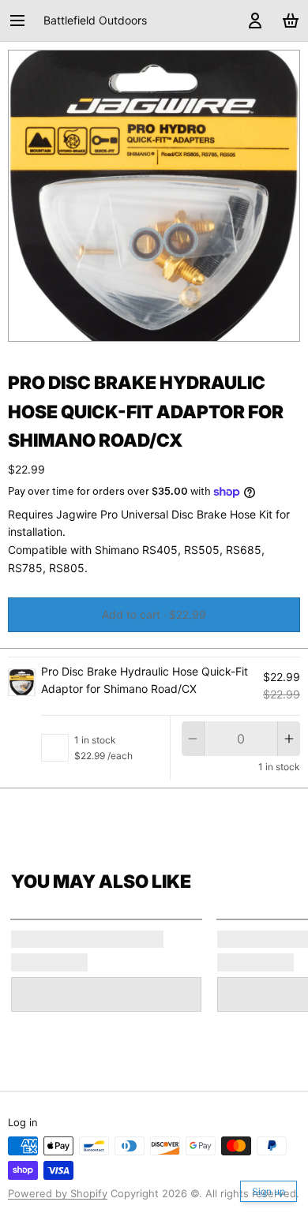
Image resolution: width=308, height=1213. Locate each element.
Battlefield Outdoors (95, 20)
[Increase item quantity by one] (289, 738)
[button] (154, 614)
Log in (23, 1122)
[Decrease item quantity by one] (193, 738)
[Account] (252, 21)
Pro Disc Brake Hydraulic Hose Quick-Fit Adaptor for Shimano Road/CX (144, 680)
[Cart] (288, 21)
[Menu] (23, 21)
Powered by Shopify (57, 1193)
